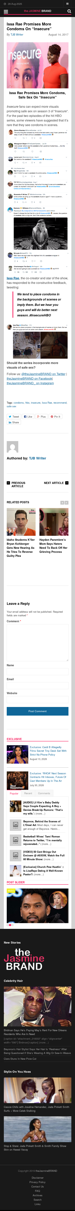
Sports (12, 890)
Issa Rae (47, 402)
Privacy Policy (37, 1182)
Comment (14, 621)
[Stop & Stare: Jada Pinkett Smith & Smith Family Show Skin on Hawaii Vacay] (37, 1129)
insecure (35, 402)
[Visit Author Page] (12, 447)
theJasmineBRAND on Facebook (29, 378)
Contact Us (37, 1186)
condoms (19, 402)
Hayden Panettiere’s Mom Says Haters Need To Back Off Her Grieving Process (53, 546)
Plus (43, 416)
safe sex (11, 406)
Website (12, 693)
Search (38, 1199)
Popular (14, 793)
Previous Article (18, 484)
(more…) (43, 808)
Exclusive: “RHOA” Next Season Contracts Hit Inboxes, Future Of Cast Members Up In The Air (48, 777)
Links (38, 1204)
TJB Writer (17, 34)
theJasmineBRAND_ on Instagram (30, 383)
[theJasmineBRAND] (37, 11)
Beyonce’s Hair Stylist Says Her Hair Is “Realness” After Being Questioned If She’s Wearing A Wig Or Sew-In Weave (37, 1051)
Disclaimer (37, 1177)
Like (30, 416)
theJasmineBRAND (46, 1171)
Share (15, 422)
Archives (37, 1195)
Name (10, 665)
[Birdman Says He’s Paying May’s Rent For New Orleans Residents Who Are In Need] (37, 1006)
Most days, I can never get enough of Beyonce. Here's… (43, 825)
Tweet (15, 416)
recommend (60, 402)
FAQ (37, 1191)
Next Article (54, 483)
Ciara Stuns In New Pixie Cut (20, 1058)
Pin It (57, 416)
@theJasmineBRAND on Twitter (43, 374)
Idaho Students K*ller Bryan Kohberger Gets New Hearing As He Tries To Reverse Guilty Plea (21, 548)
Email (10, 679)
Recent (28, 793)
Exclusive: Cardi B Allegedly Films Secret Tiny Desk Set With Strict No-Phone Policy (48, 750)
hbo (27, 402)
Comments (44, 793)
